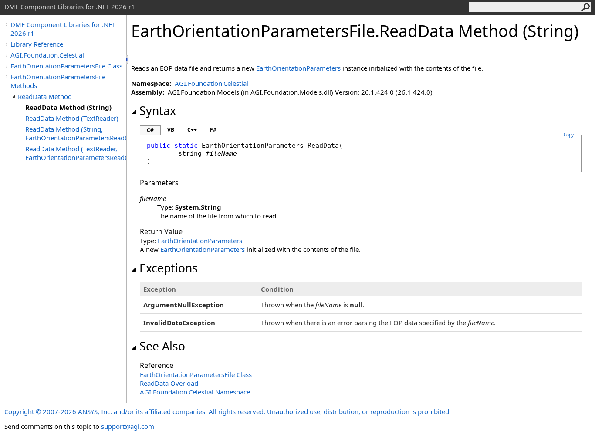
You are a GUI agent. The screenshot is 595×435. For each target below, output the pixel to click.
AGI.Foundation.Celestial (47, 55)
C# (150, 130)
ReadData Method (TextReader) (71, 118)
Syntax (157, 111)
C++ (192, 129)
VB (170, 129)
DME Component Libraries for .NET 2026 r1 (62, 28)
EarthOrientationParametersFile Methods (57, 81)
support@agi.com (127, 426)
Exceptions (168, 268)
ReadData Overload (169, 383)
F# (213, 129)
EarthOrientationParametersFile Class (66, 65)
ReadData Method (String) (68, 107)
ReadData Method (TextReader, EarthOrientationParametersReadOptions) (75, 153)
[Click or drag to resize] (128, 59)
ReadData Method (45, 96)
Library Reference (36, 44)
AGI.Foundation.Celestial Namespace (195, 391)
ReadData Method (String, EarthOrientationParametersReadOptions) (75, 133)
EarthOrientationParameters (298, 68)
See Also (162, 346)
